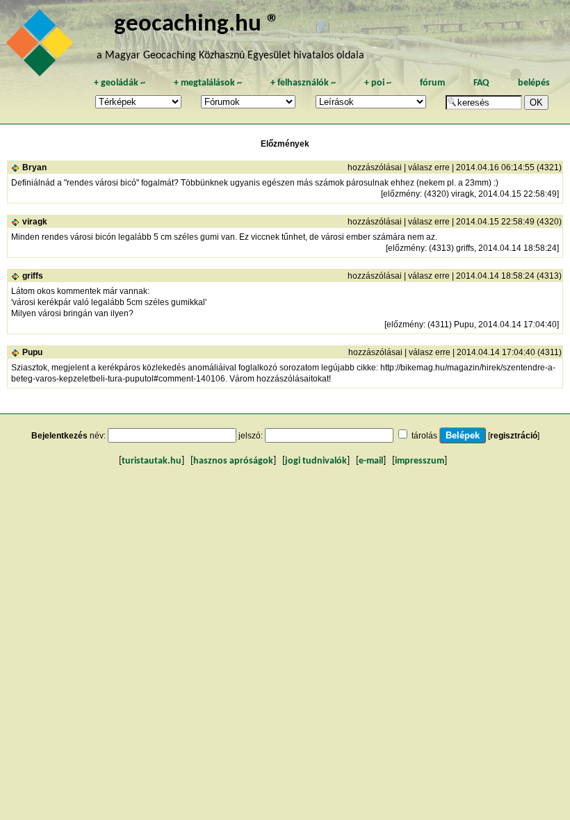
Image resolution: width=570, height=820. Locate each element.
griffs (32, 276)
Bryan (34, 167)
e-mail (371, 461)
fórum (432, 83)
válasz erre (429, 167)
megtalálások (208, 83)
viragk (34, 222)
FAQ (481, 83)
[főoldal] (41, 46)
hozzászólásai (375, 167)
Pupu (32, 352)
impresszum (419, 461)
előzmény (401, 194)
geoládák (119, 83)
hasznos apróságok (233, 461)
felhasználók (303, 83)
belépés (534, 83)
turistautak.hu (151, 461)
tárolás (424, 436)
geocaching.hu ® (196, 25)
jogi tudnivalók (316, 461)
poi (377, 83)
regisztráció (513, 436)
